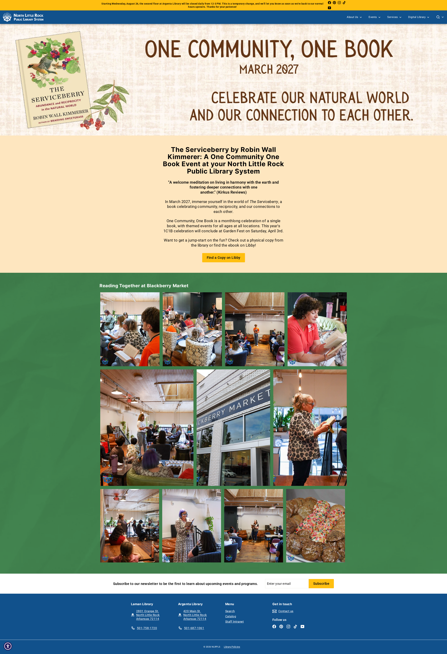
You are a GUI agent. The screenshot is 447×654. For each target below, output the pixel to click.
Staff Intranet (234, 621)
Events (373, 17)
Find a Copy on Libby (223, 257)
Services (393, 17)
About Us (353, 17)
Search (230, 611)
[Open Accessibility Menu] (7, 646)
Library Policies (232, 646)
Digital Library (417, 17)
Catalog (230, 616)
